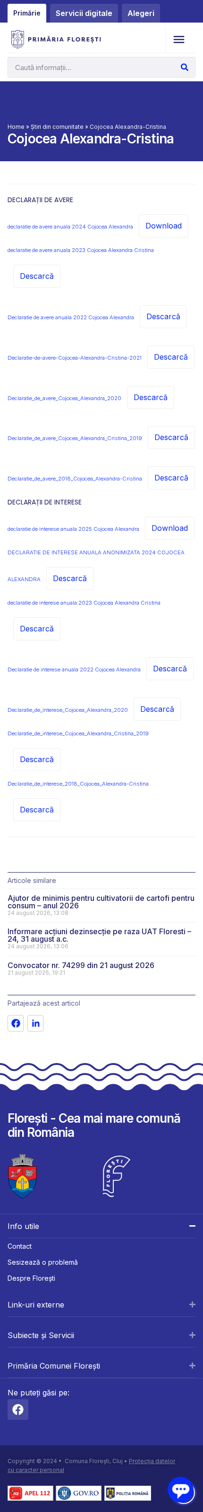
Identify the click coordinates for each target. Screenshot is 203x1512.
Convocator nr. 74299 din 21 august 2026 (81, 965)
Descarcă (37, 276)
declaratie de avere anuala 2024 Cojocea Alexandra (70, 226)
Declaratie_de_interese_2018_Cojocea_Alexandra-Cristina (78, 783)
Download (163, 225)
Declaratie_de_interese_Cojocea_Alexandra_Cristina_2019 (78, 733)
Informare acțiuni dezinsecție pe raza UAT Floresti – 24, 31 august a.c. (99, 935)
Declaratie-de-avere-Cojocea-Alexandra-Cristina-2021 (75, 357)
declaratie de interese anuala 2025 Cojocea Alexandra (73, 529)
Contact (20, 1246)
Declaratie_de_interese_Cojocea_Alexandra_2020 (68, 710)
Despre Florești (31, 1278)
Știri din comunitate (57, 126)
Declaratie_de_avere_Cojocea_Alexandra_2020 (64, 398)
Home (16, 126)
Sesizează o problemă (43, 1262)
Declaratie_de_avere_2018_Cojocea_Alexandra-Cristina (75, 478)
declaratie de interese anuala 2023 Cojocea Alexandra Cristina (84, 602)
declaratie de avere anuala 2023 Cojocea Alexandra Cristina (81, 250)
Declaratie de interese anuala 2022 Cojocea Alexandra (74, 669)
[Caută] (184, 67)
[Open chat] (181, 1490)
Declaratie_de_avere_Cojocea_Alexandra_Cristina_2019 (75, 438)
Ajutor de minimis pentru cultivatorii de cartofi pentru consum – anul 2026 (101, 901)
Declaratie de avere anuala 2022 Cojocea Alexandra (71, 317)
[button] (178, 40)
